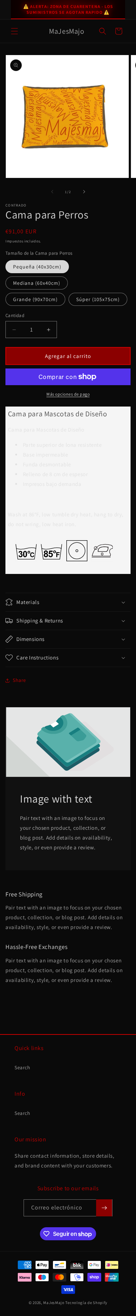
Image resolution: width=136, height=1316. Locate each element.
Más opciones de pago (68, 394)
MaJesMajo (53, 1302)
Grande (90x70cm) (35, 299)
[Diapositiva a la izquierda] (52, 192)
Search (22, 1067)
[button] (14, 31)
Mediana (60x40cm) (36, 283)
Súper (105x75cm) (98, 299)
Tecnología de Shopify (86, 1302)
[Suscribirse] (104, 1207)
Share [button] (19, 680)
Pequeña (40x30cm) (37, 266)
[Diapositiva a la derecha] (84, 192)
